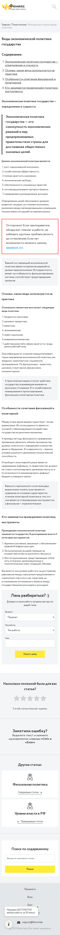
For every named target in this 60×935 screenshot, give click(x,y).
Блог (30, 905)
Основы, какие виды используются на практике (29, 72)
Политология (19, 24)
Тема (7, 638)
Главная (6, 24)
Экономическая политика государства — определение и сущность (31, 63)
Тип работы (10, 625)
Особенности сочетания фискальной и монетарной (30, 81)
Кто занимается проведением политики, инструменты (31, 90)
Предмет (9, 612)
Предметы (30, 889)
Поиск (30, 869)
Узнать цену (30, 654)
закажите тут (14, 247)
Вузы (30, 897)
